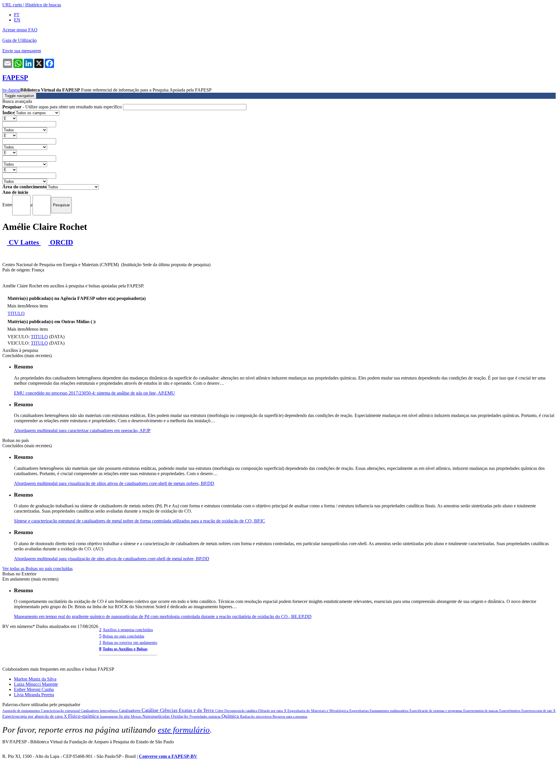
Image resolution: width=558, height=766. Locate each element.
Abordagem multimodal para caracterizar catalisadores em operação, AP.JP (82, 430)
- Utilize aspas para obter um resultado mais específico (62, 106)
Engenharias (359, 710)
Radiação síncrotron (256, 716)
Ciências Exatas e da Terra (187, 710)
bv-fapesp (11, 89)
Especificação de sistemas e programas (436, 711)
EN (17, 19)
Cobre (219, 711)
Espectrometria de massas (481, 711)
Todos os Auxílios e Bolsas (125, 649)
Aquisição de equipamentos (21, 711)
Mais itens (16, 305)
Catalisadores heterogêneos (100, 711)
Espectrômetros (510, 711)
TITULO (16, 313)
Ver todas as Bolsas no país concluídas (37, 568)
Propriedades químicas (205, 717)
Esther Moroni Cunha (34, 689)
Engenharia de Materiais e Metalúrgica (318, 710)
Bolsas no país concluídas (123, 636)
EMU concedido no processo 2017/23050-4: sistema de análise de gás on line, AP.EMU (94, 393)
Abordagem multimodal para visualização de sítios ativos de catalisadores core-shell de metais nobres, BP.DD (114, 483)
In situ (125, 716)
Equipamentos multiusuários (389, 711)
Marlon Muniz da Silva (35, 678)
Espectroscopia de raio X (538, 711)
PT (16, 14)
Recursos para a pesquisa (290, 717)
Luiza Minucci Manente (36, 684)
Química (230, 716)
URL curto (12, 4)
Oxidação (180, 716)
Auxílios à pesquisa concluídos (128, 629)
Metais (136, 716)
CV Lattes (24, 242)
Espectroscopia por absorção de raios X (35, 716)
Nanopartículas (156, 716)
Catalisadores (130, 710)
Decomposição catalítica (241, 711)
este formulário (184, 729)
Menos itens (37, 305)
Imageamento (109, 717)
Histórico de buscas (43, 4)
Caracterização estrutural (61, 710)
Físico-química (84, 716)
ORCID (60, 242)
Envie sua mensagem (21, 50)
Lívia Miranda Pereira (34, 694)
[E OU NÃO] (9, 118)
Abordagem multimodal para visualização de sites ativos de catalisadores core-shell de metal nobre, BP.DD (111, 558)
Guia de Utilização (19, 40)
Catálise (151, 710)
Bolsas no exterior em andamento (130, 642)
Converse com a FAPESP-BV (168, 756)
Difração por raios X (272, 711)
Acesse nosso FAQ (19, 29)
